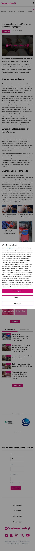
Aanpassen (17, 297)
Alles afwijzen (17, 303)
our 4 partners (10, 248)
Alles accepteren (17, 291)
